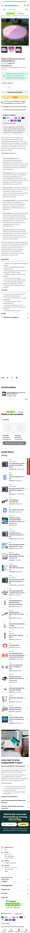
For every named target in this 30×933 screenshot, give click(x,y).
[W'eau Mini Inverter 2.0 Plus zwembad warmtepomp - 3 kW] (5, 580)
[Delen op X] (12, 377)
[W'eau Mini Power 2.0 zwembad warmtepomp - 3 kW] (5, 534)
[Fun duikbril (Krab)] (5, 645)
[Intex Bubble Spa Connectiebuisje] (5, 501)
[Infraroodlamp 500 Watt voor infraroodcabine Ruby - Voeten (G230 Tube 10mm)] (5, 655)
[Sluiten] (26, 73)
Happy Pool (11, 63)
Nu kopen (15, 97)
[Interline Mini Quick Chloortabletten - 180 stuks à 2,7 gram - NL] (5, 556)
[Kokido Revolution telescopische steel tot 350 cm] (5, 614)
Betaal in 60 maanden (9, 123)
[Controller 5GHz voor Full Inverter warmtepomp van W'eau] (5, 719)
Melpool (11, 563)
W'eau (10, 459)
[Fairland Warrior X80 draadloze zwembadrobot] (5, 679)
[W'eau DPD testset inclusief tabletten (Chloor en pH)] (5, 546)
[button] (28, 466)
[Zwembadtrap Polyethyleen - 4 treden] (5, 625)
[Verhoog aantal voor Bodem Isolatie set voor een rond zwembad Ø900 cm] (13, 399)
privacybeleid (23, 830)
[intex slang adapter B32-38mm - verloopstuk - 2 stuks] (5, 667)
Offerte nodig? (5, 923)
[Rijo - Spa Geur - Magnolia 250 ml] (5, 636)
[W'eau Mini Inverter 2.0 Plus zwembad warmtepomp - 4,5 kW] (5, 464)
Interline (11, 552)
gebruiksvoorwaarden (9, 830)
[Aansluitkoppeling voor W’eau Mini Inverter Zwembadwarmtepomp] (5, 603)
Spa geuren (12, 633)
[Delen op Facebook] (7, 377)
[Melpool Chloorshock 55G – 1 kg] (5, 699)
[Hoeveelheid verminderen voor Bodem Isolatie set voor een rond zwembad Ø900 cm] (8, 399)
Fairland (11, 674)
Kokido (10, 610)
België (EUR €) (7, 913)
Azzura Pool (9, 926)
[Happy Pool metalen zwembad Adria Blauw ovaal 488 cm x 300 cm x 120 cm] (5, 521)
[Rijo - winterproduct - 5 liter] (5, 510)
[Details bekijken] (27, 477)
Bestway (11, 705)
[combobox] (15, 9)
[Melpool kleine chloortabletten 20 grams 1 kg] (5, 568)
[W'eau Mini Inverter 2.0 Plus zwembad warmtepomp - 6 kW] (5, 489)
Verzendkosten (14, 67)
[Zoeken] (27, 9)
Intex (10, 497)
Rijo (10, 507)
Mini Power (12, 531)
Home (2, 15)
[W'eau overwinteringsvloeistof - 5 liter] (5, 477)
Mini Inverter (12, 461)
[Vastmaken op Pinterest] (17, 377)
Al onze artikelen (8, 15)
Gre (10, 621)
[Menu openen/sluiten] (2, 5)
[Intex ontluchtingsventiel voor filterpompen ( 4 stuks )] (5, 592)
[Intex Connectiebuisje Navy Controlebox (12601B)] (5, 689)
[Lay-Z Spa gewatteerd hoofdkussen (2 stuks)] (5, 709)
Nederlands (18, 913)
